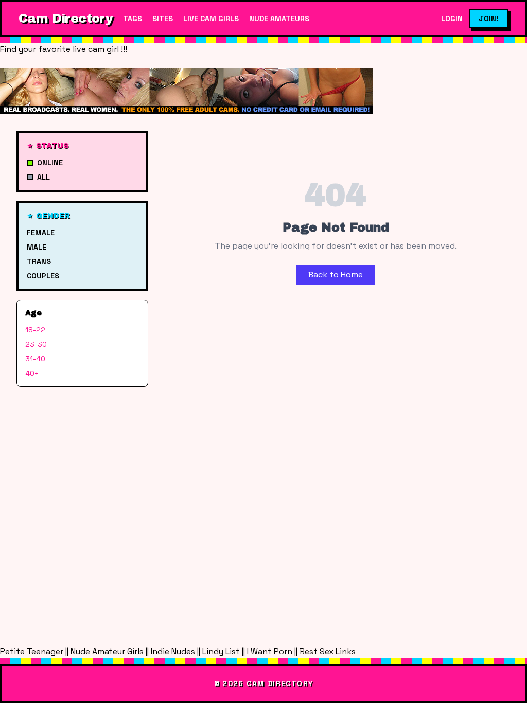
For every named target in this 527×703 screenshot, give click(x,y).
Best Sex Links (328, 651)
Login (452, 18)
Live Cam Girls (211, 18)
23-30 (36, 344)
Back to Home (335, 274)
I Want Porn (269, 651)
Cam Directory (66, 18)
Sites (162, 18)
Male (36, 247)
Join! (489, 18)
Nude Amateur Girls (107, 651)
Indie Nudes (173, 651)
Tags (132, 18)
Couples (43, 275)
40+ (32, 373)
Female (41, 232)
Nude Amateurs (279, 18)
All (43, 177)
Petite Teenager (31, 651)
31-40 (35, 358)
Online (50, 162)
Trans (39, 261)
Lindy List (221, 651)
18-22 (35, 330)
